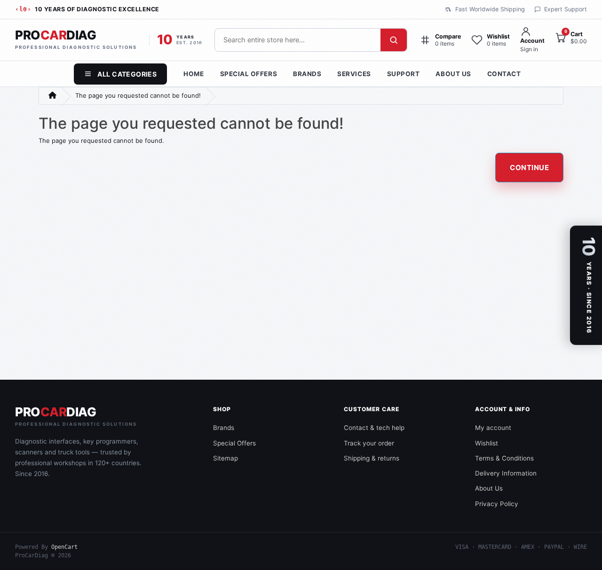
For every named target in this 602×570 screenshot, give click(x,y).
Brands (307, 74)
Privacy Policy (496, 504)
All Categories (127, 74)
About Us (453, 74)
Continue (529, 167)
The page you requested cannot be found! (138, 95)
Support (403, 74)
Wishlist (486, 443)
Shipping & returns (371, 458)
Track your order (369, 443)
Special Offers (248, 74)
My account (493, 427)
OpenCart (64, 547)
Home (193, 74)
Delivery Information (506, 473)
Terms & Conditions (504, 458)
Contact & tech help (374, 427)
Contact (504, 74)
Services (354, 74)
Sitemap (225, 458)
